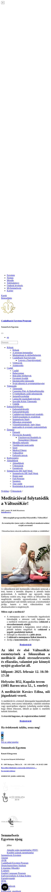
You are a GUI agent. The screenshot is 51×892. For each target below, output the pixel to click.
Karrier (10, 290)
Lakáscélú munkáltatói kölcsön (26, 399)
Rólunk (10, 347)
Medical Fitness (19, 450)
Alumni (4, 858)
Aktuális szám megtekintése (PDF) (22, 850)
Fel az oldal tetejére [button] (9, 742)
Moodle (10, 280)
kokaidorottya (6, 512)
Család (10, 368)
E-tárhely (5, 870)
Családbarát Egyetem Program (16, 321)
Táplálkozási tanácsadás (23, 445)
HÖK (3, 881)
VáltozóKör (17, 453)
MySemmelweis (14, 288)
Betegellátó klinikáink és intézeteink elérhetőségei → (19, 768)
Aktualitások (12, 460)
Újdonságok (17, 465)
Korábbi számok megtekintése (20, 852)
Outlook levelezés (15, 285)
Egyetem (11, 275)
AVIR (4, 860)
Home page (17, 476)
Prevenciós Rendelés (21, 435)
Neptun (10, 278)
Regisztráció (25, 644)
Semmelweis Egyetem (11, 855)
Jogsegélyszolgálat (20, 396)
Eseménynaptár (8, 878)
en (8, 337)
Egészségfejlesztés (15, 406)
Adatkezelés (17, 365)
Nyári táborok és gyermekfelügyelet (28, 383)
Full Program (18, 478)
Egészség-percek (19, 455)
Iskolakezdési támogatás (23, 381)
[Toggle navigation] (2, 333)
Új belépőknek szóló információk (27, 394)
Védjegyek (17, 363)
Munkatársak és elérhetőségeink (26, 355)
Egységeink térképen (8, 771)
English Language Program (13, 873)
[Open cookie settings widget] (4, 887)
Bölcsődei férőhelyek (21, 376)
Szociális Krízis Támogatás (24, 401)
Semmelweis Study (21, 419)
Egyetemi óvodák (20, 378)
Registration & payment (23, 486)
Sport (14, 447)
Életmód (10, 430)
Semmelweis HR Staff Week (19, 471)
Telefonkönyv (13, 283)
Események (17, 468)
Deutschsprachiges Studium (13, 865)
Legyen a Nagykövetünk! (29, 360)
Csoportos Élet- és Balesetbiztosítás (28, 391)
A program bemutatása (22, 352)
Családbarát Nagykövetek (24, 358)
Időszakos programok (22, 422)
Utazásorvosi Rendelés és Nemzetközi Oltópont (29, 438)
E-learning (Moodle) (10, 868)
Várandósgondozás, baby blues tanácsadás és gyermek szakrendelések (29, 425)
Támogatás (12, 386)
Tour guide (17, 483)
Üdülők (15, 404)
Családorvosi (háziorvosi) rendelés (27, 414)
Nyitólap (5, 491)
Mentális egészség (20, 442)
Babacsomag (18, 373)
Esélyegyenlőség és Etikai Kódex (16, 876)
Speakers (16, 481)
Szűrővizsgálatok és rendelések (26, 417)
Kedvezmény (13, 458)
